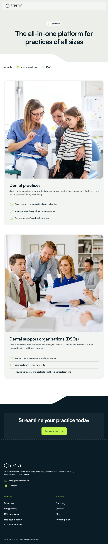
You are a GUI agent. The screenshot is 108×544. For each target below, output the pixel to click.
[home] (13, 6)
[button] (100, 6)
